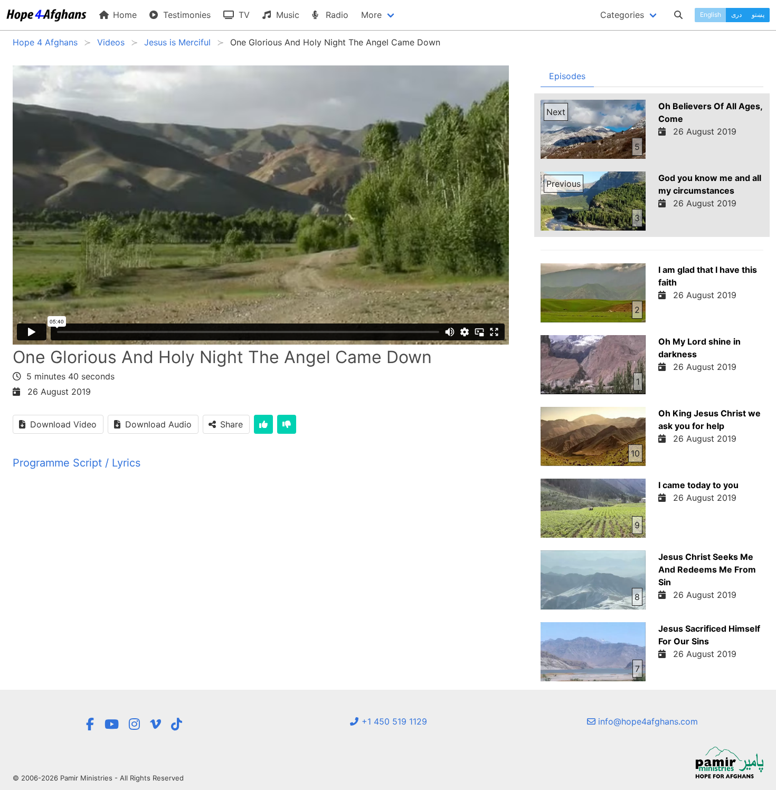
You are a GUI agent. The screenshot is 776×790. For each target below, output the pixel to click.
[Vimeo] (155, 724)
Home (123, 14)
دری (736, 14)
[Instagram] (134, 724)
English (710, 14)
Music (286, 14)
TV (243, 14)
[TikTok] (176, 724)
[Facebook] (89, 724)
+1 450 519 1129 (393, 721)
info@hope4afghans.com (646, 721)
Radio (335, 14)
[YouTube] (112, 724)
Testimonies (185, 14)
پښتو (758, 14)
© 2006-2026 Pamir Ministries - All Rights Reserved (98, 778)
